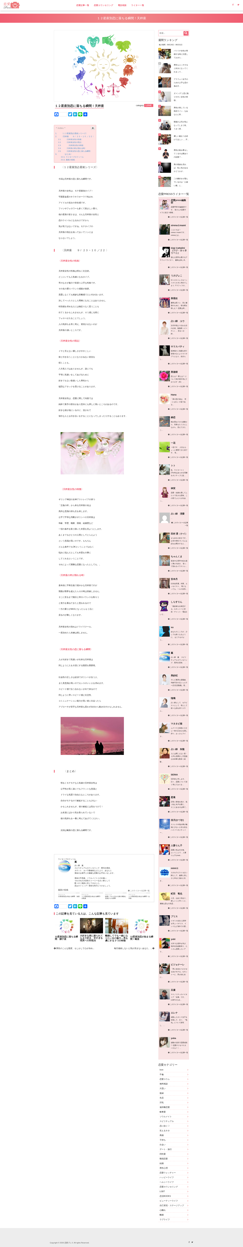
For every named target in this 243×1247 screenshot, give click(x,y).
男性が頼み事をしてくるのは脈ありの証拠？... (181, 153)
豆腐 (173, 990)
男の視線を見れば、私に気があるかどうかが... (181, 167)
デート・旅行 (166, 1149)
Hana (173, 394)
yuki (173, 939)
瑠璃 (173, 698)
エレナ (174, 1013)
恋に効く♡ (165, 1126)
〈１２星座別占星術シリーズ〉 (72, 133)
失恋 (162, 1098)
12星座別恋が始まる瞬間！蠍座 (141, 937)
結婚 (162, 1163)
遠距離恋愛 (165, 1107)
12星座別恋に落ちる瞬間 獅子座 (66, 937)
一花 (173, 443)
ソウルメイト (166, 1116)
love (161, 1070)
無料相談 (164, 1084)
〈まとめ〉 (65, 154)
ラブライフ (165, 1219)
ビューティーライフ (169, 1201)
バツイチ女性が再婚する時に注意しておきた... (181, 54)
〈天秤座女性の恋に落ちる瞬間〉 (77, 151)
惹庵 (173, 797)
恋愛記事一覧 (82, 5)
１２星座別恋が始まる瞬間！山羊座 (139, 897)
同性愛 (163, 1154)
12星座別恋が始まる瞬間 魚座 (69, 896)
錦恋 (173, 417)
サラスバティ (178, 346)
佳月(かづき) (177, 820)
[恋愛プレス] (33, 5)
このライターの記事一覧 (140, 891)
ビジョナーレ (178, 964)
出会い (163, 1145)
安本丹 (174, 579)
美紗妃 (174, 675)
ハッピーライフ (167, 1177)
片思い (163, 1088)
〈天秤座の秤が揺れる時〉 (74, 148)
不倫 (162, 1074)
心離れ (163, 1210)
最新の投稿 (70, 160)
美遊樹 (174, 372)
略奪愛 (163, 1112)
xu (172, 627)
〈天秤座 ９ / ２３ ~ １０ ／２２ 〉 (76, 136)
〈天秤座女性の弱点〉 (72, 142)
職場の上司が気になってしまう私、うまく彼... (181, 125)
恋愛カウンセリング (103, 5)
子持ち (163, 1140)
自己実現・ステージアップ (172, 1205)
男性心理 (164, 1168)
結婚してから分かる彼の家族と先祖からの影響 (115, 897)
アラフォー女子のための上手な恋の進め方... (181, 82)
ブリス (174, 916)
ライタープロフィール (75, 157)
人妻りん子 (176, 845)
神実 (173, 488)
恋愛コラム (165, 1079)
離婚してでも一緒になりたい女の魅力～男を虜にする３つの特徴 (116, 938)
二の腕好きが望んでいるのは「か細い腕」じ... (181, 182)
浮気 (162, 1102)
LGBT (162, 1191)
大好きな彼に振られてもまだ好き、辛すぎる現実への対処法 (91, 938)
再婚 (162, 1135)
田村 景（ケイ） (179, 533)
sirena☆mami (178, 225)
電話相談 (122, 5)
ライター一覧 (137, 5)
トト (173, 465)
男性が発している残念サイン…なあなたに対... (181, 111)
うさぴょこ (176, 275)
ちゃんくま (176, 556)
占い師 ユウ (178, 321)
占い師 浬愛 (178, 513)
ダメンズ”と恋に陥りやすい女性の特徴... (181, 96)
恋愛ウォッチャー (168, 1173)
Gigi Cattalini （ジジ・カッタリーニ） (179, 250)
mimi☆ (174, 868)
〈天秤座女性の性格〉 (72, 139)
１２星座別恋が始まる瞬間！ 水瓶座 (92, 897)
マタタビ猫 (176, 723)
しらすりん (176, 602)
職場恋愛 (164, 1159)
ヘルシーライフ (167, 1182)
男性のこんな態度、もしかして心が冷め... (75, 948)
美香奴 (174, 298)
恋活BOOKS (165, 1196)
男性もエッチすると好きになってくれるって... (181, 68)
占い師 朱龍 (178, 749)
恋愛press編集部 (178, 201)
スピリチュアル (167, 1121)
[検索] (186, 33)
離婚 (162, 1215)
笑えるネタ (165, 1131)
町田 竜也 (176, 893)
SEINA (174, 774)
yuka (173, 1038)
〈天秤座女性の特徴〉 (73, 145)
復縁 (162, 1093)
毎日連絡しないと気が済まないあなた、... (133, 948)
